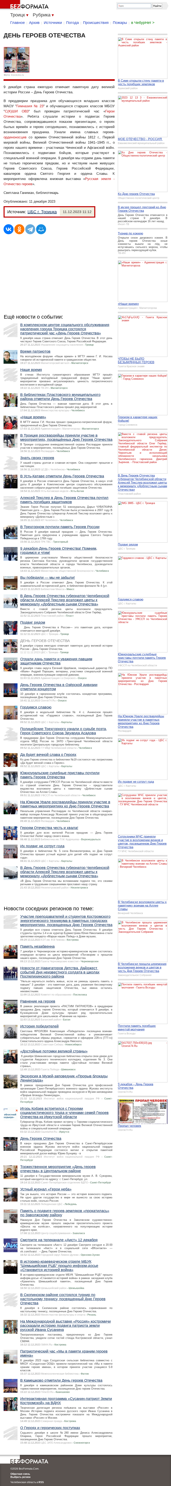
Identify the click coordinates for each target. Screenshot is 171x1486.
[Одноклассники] (19, 229)
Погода (72, 23)
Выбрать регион (20, 1477)
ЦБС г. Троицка (42, 211)
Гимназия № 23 (29, 106)
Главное (17, 23)
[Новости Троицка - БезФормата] (25, 5)
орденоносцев (15, 137)
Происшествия (96, 23)
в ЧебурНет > (143, 23)
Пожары (120, 23)
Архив (34, 23)
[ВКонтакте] (9, 229)
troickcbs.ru (17, 75)
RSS (41, 1482)
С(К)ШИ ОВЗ (17, 111)
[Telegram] (30, 229)
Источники (53, 23)
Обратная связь (20, 1473)
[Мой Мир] (41, 229)
